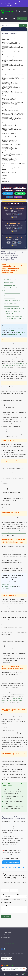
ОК (24, 968)
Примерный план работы (11, 288)
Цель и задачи (8, 282)
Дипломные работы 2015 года (11, 144)
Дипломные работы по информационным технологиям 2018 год (12, 129)
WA (14, 214)
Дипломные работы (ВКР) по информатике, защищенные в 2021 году (13, 78)
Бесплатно (5, 181)
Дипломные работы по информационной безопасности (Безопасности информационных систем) (12, 93)
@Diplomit (12, 330)
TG (8, 214)
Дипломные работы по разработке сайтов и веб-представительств (13, 113)
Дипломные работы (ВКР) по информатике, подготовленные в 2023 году (12, 47)
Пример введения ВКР (10, 303)
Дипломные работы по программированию (9, 98)
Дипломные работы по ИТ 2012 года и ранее (13, 164)
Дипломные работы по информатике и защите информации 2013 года (9, 159)
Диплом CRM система (9, 172)
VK (10, 197)
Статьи (4, 178)
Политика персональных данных (8, 961)
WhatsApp (20, 193)
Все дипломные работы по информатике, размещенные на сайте (12, 60)
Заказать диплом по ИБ (11, 862)
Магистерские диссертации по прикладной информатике (12, 55)
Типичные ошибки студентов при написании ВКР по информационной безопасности (14, 298)
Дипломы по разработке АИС (11, 52)
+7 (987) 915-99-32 (7, 586)
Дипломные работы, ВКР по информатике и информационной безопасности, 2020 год (12, 118)
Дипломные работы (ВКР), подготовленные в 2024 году (11, 42)
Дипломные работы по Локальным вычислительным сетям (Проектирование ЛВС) (13, 103)
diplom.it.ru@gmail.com (8, 943)
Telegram (8, 193)
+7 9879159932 (6, 932)
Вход (24, 11)
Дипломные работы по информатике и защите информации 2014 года (9, 149)
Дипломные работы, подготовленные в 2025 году (14, 38)
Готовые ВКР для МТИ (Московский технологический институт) (12, 70)
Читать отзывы (6, 867)
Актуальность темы (10, 279)
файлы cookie (14, 968)
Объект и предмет (9, 285)
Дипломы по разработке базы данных (11, 168)
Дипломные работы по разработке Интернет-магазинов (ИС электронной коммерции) (13, 109)
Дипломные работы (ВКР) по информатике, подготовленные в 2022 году (12, 66)
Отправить (6, 916)
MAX (17, 197)
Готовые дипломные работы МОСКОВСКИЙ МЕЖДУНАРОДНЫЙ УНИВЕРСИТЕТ (12, 154)
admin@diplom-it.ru (14, 334)
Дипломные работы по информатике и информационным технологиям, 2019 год (12, 124)
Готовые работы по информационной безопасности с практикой (11, 700)
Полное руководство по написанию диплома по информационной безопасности (14, 365)
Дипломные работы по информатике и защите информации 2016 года (9, 140)
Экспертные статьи (18, 867)
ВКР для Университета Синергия (12, 74)
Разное (4, 175)
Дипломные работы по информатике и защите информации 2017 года (9, 135)
